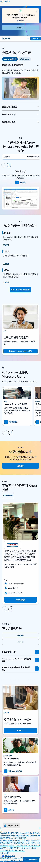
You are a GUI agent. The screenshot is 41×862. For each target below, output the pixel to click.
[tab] (10, 59)
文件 (32, 840)
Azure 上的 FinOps (26, 833)
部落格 (36, 840)
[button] (15, 38)
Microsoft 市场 (15, 840)
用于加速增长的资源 (26, 835)
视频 (10, 845)
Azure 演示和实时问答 (18, 838)
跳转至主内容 (5, 1)
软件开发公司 (5, 840)
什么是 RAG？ (20, 850)
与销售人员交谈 (32, 859)
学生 (11, 843)
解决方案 (15, 835)
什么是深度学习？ (13, 848)
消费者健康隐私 (5, 858)
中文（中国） (5, 853)
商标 (5, 861)
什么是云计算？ (18, 845)
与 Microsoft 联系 (18, 858)
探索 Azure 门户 (12, 825)
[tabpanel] (20, 95)
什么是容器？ (10, 850)
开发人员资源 (5, 843)
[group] (17, 406)
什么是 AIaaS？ (25, 848)
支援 (8, 838)
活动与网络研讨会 (20, 843)
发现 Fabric (20, 21)
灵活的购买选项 (13, 833)
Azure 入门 (20, 28)
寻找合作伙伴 (25, 840)
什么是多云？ (29, 845)
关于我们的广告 (13, 861)
